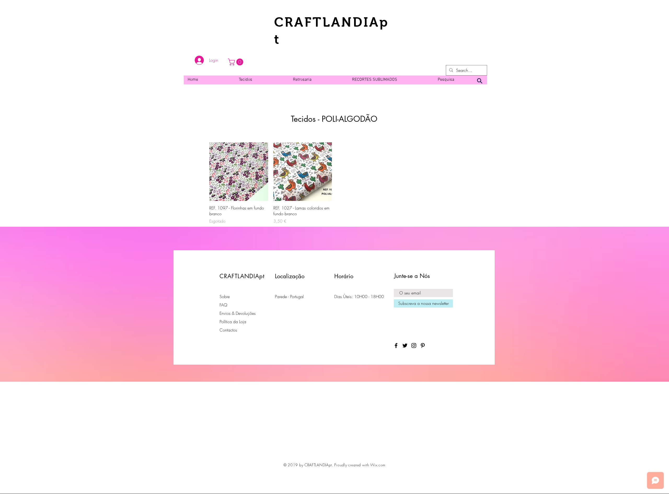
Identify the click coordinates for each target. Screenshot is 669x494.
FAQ (223, 305)
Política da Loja (233, 321)
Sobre (225, 296)
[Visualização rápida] (238, 171)
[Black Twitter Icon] (405, 345)
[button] (236, 62)
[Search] (479, 81)
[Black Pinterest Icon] (422, 345)
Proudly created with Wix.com (359, 464)
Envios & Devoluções (238, 313)
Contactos (228, 330)
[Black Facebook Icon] (396, 345)
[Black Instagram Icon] (414, 345)
